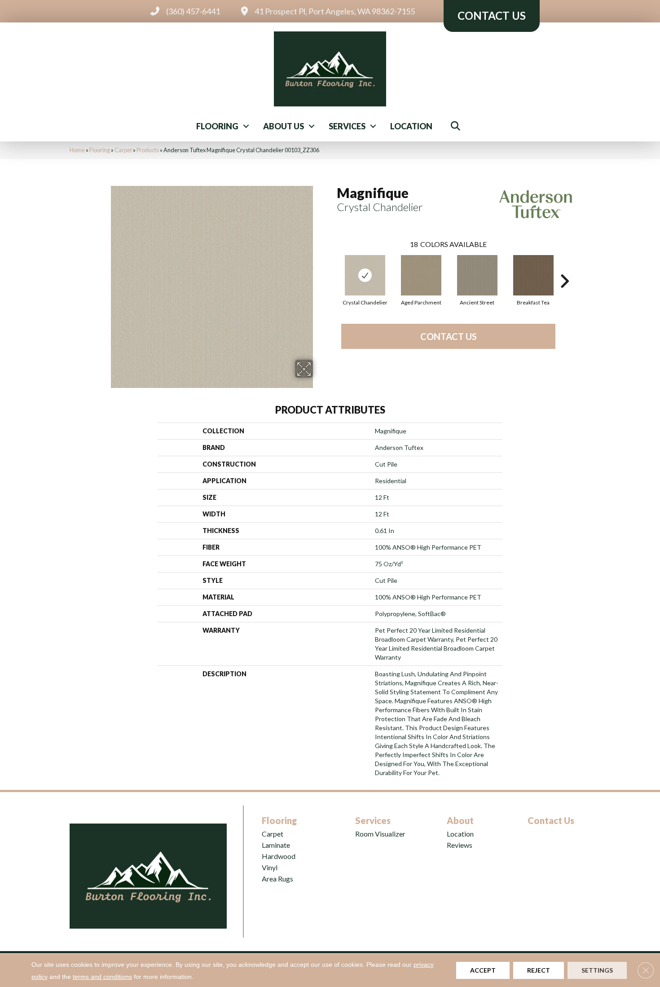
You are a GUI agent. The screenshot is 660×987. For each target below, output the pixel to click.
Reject (538, 970)
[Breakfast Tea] (533, 275)
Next (564, 267)
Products (147, 150)
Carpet (123, 150)
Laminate (276, 845)
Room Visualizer (380, 833)
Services (347, 126)
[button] (246, 126)
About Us (283, 126)
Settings (597, 970)
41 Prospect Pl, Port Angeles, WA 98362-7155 (335, 11)
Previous (332, 267)
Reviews (459, 845)
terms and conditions (102, 976)
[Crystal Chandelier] (365, 275)
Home (77, 150)
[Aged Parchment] (421, 275)
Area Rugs (277, 878)
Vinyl (269, 867)
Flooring (217, 126)
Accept (483, 970)
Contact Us (448, 336)
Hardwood (278, 856)
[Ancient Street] (477, 275)
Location (411, 126)
